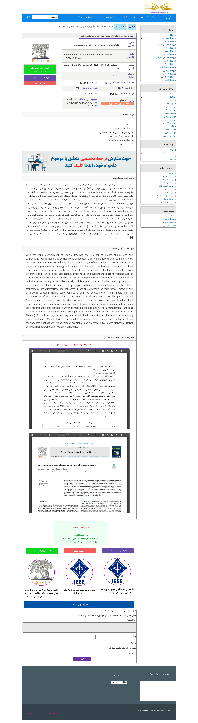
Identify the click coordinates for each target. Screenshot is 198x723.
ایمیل (133, 642)
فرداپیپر (167, 18)
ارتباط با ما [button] (78, 17)
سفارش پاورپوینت (109, 17)
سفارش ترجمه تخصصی (150, 17)
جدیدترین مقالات (79, 605)
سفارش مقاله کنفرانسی (128, 17)
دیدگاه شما (131, 620)
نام (134, 637)
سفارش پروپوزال (92, 17)
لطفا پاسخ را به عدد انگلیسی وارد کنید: (122, 648)
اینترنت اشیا (119, 26)
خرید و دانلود (40, 83)
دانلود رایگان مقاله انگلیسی (117, 550)
